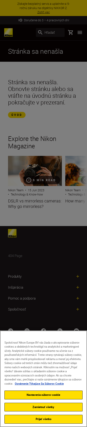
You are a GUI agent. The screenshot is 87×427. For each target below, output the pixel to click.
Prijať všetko (44, 419)
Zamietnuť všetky (43, 407)
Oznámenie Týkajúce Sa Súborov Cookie (39, 384)
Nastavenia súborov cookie (43, 395)
